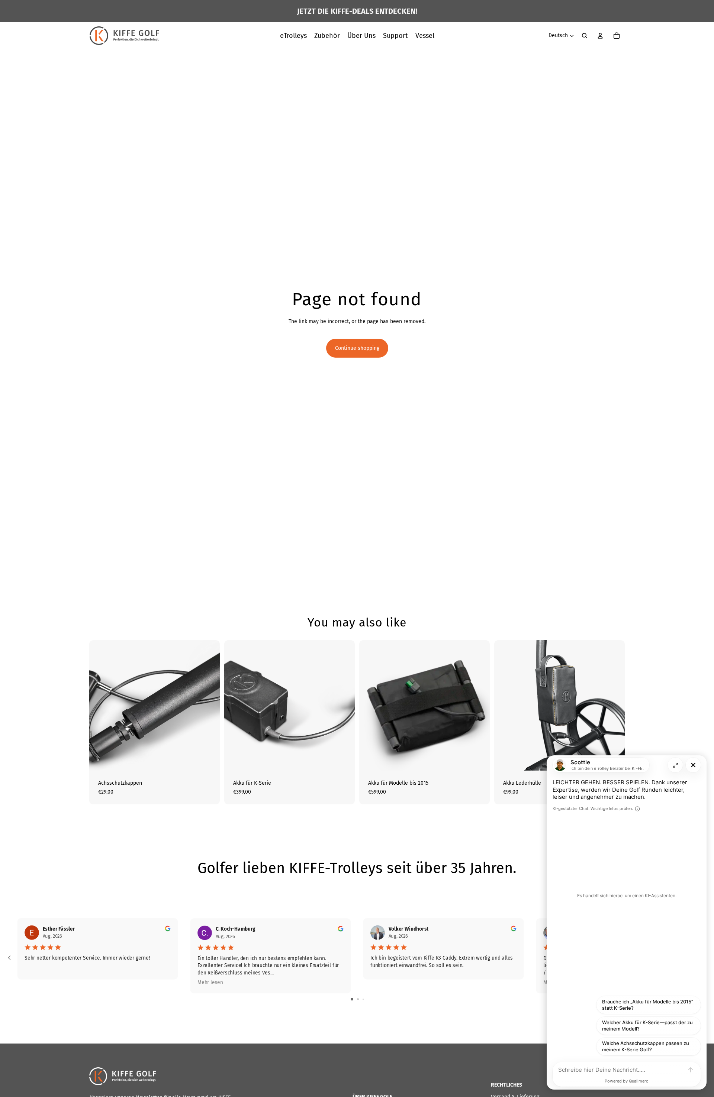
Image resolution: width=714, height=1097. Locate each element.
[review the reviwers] (168, 928)
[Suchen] (584, 35)
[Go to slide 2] (358, 999)
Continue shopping (357, 348)
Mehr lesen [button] (210, 982)
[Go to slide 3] (363, 999)
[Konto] (600, 35)
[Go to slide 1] (352, 999)
